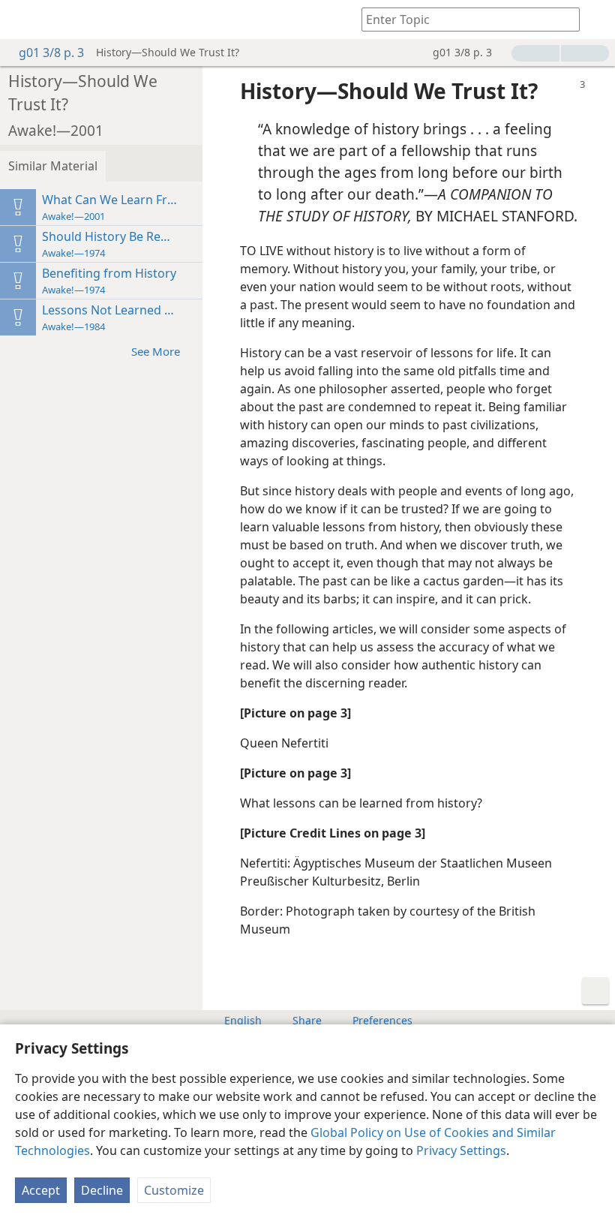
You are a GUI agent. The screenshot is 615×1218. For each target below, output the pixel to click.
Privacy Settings (461, 1150)
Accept (41, 1190)
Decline (102, 1190)
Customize (174, 1190)
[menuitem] (22, 19)
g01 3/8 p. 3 (51, 52)
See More (155, 351)
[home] (22, 19)
